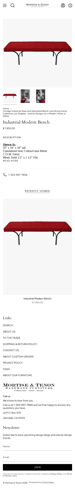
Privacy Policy (56, 474)
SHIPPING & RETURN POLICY (20, 344)
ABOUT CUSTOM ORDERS (18, 356)
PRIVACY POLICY (13, 362)
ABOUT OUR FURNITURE (17, 375)
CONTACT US (11, 350)
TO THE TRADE (11, 337)
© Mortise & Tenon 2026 (15, 483)
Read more (11, 160)
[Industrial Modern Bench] (37, 247)
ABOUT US (9, 331)
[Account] (63, 5)
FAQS (6, 369)
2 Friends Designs (47, 482)
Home (6, 108)
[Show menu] (4, 5)
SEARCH (8, 325)
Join (37, 467)
